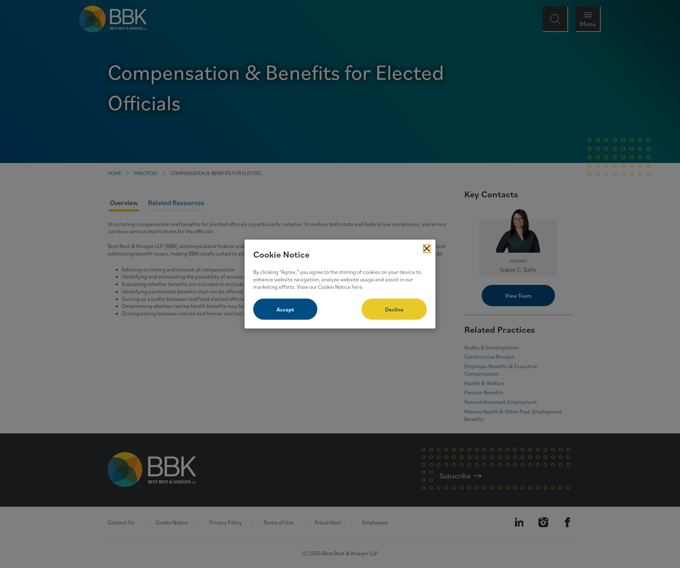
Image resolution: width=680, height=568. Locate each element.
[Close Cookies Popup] (427, 248)
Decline (394, 309)
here (357, 286)
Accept (285, 309)
